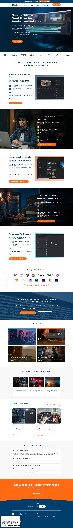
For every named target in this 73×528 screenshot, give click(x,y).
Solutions (31, 5)
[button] (10, 386)
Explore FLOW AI (15, 103)
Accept (17, 525)
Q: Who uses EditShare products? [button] (22, 458)
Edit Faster (32, 394)
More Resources (54, 404)
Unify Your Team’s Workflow (46, 144)
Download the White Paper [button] (45, 1)
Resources (43, 5)
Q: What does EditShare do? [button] (21, 450)
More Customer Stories (45, 313)
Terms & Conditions (57, 522)
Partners (37, 5)
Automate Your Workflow (17, 258)
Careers (46, 516)
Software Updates (56, 519)
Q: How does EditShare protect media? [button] (24, 468)
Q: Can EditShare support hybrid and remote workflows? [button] (28, 465)
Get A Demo (17, 41)
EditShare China (39, 522)
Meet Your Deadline (18, 394)
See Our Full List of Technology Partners (36, 285)
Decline (11, 525)
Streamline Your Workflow (46, 221)
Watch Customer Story (28, 313)
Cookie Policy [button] (10, 522)
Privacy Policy (47, 522)
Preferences (4, 525)
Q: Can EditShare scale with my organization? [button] (25, 472)
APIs (54, 516)
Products (26, 5)
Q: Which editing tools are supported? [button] (23, 462)
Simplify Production (50, 394)
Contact (46, 513)
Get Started (56, 4)
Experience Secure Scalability (19, 181)
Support (46, 519)
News (48, 5)
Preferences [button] (14, 523)
